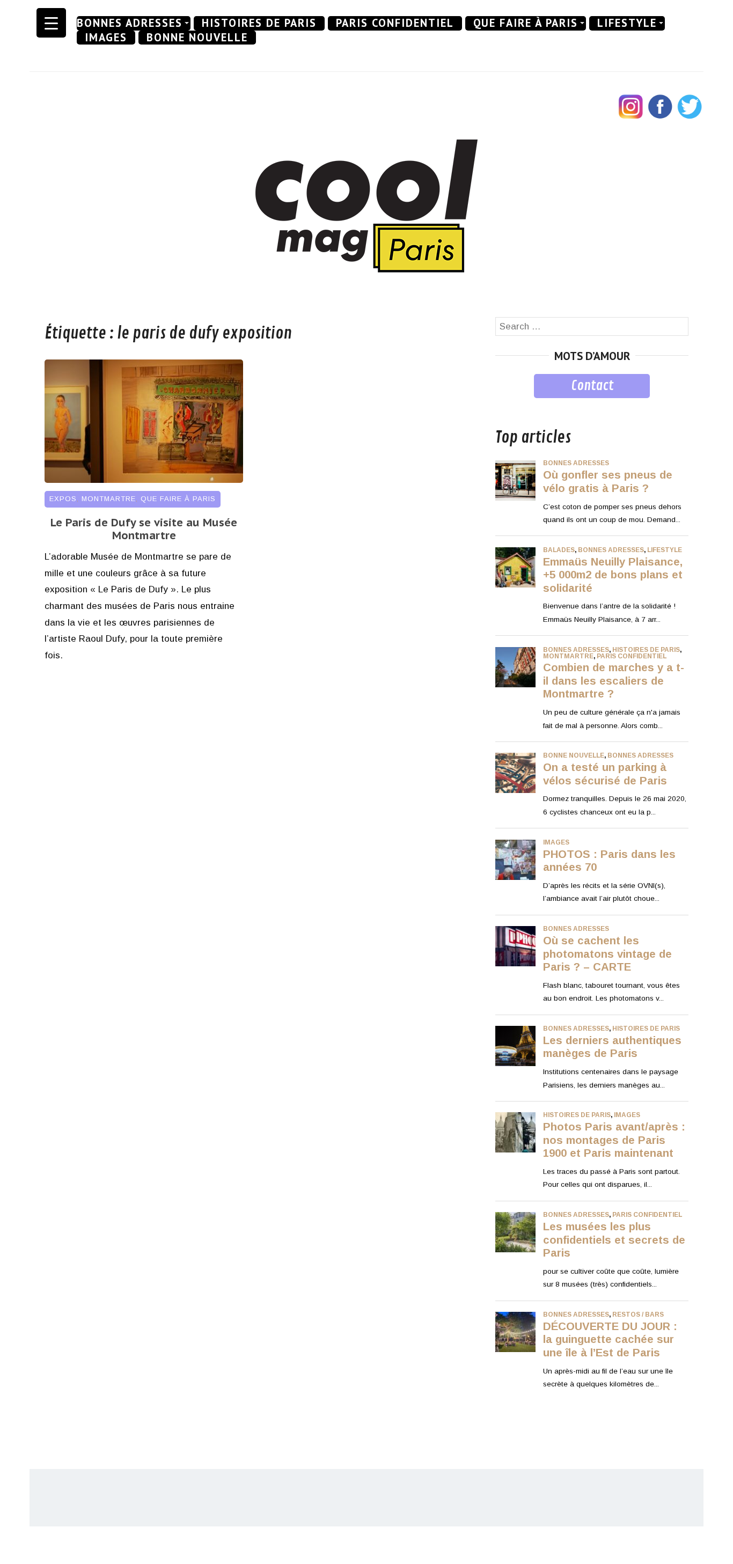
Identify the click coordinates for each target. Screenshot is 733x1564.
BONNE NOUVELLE (197, 38)
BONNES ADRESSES (129, 23)
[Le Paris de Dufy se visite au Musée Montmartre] (144, 480)
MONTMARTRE (109, 499)
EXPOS (63, 499)
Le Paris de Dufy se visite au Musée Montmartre (143, 529)
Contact (592, 385)
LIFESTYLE (627, 23)
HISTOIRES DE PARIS (259, 23)
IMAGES (106, 38)
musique (512, 406)
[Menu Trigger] (51, 23)
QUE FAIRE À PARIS (525, 23)
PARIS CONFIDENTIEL (395, 23)
